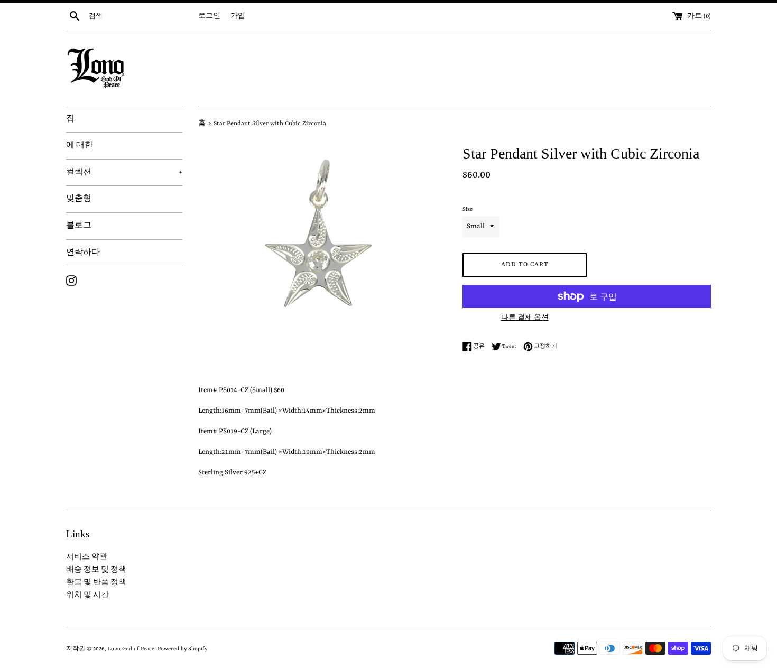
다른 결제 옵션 (525, 318)
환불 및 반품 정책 (96, 582)
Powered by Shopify (182, 649)
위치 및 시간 (87, 595)
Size (467, 209)
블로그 (78, 225)
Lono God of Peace (131, 649)
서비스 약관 (86, 557)
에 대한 (79, 145)
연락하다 (83, 252)
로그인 (209, 16)
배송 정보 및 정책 (96, 570)
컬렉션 (124, 172)
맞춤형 (78, 198)
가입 (237, 16)
